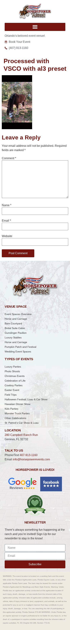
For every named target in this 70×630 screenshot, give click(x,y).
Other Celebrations (15, 418)
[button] (35, 27)
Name (6, 205)
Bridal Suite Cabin (15, 328)
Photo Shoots (12, 371)
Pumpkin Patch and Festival (20, 346)
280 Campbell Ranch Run (21, 434)
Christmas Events (15, 376)
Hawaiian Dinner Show (17, 404)
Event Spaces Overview (18, 314)
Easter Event (12, 390)
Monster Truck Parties (17, 413)
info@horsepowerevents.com (31, 459)
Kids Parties (11, 408)
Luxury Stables (13, 337)
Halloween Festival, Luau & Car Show (26, 399)
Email (6, 220)
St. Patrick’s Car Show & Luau (22, 422)
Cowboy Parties (13, 385)
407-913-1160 (29, 455)
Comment (9, 158)
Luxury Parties (13, 366)
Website (7, 236)
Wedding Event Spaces (18, 351)
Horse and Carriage (16, 318)
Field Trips (11, 394)
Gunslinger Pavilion (16, 332)
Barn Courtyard (13, 323)
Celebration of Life (15, 380)
